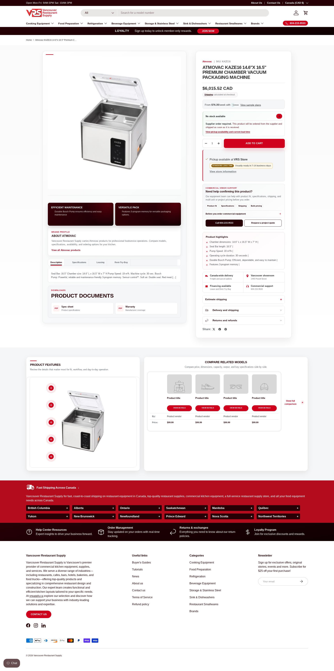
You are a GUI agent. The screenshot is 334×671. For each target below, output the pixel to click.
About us (137, 583)
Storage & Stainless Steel (160, 23)
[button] (306, 13)
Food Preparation (68, 23)
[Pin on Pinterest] (226, 329)
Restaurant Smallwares (228, 23)
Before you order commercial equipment (226, 214)
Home (29, 40)
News (135, 576)
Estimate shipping (216, 299)
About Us (256, 2)
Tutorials (137, 569)
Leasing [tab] (100, 262)
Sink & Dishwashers (195, 23)
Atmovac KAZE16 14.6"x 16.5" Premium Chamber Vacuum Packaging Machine (56, 40)
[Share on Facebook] (220, 329)
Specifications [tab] (79, 262)
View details (179, 408)
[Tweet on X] (214, 329)
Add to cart (254, 143)
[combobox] (175, 13)
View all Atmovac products (65, 250)
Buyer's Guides (141, 562)
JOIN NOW (208, 31)
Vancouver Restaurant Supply (48, 655)
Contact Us (273, 2)
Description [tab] (56, 262)
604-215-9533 (257, 289)
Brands (255, 23)
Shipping (208, 95)
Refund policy (140, 604)
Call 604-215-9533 (224, 223)
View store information (223, 171)
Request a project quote (263, 223)
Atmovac (207, 61)
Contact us (39, 614)
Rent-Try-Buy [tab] (121, 262)
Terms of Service (142, 597)
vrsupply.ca (36, 595)
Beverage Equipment (124, 23)
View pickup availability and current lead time (228, 132)
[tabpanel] (114, 276)
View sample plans (250, 105)
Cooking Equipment (38, 23)
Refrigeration (95, 23)
